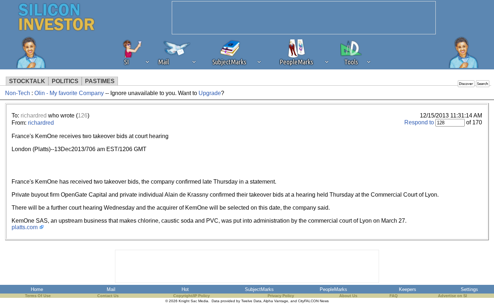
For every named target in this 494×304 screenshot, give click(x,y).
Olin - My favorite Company (69, 93)
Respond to (419, 122)
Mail (111, 289)
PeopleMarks (333, 289)
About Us (348, 296)
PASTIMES (100, 81)
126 (83, 115)
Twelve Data (251, 301)
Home (37, 289)
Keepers (407, 289)
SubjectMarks (259, 289)
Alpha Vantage (275, 301)
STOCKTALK (27, 81)
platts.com (25, 227)
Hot (185, 289)
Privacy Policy (281, 296)
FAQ (393, 296)
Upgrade (210, 93)
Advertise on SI (452, 296)
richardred (34, 115)
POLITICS (65, 81)
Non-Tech (17, 93)
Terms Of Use (38, 296)
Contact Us (108, 296)
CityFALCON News (313, 301)
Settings (469, 289)
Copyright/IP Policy (191, 296)
